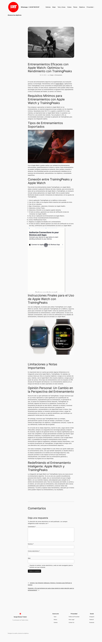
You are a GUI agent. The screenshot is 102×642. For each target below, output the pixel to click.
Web (29, 558)
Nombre (31, 544)
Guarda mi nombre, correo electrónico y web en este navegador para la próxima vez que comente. (51, 566)
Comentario (32, 526)
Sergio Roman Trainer (20, 617)
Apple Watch (59, 83)
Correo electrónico (34, 551)
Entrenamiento (58, 75)
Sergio (51, 75)
